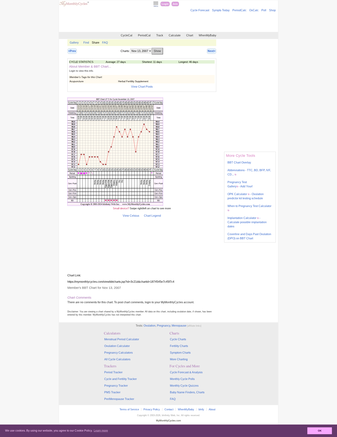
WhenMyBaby (207, 35)
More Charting (179, 359)
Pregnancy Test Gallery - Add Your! (240, 184)
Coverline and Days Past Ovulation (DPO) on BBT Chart (249, 236)
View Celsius (131, 215)
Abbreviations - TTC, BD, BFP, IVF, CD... (249, 172)
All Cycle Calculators (117, 359)
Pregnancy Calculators (118, 352)
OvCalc (254, 10)
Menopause (179, 325)
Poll (263, 10)
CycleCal (126, 35)
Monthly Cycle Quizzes (184, 385)
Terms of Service (129, 409)
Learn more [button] (101, 430)
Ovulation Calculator (117, 345)
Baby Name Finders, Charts (187, 392)
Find (86, 42)
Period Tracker (113, 372)
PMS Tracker (112, 392)
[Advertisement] (168, 22)
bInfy (201, 409)
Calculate (175, 35)
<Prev (72, 51)
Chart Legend (152, 215)
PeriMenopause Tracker (119, 398)
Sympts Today (221, 10)
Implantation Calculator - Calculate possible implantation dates (247, 222)
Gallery (74, 42)
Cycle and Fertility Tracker (120, 378)
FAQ (105, 42)
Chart (189, 35)
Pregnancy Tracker (116, 385)
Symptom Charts (180, 352)
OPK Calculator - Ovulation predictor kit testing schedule (245, 196)
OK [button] (320, 430)
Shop (272, 10)
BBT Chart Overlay (239, 162)
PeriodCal (144, 35)
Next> (211, 51)
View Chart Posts (142, 86)
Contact (168, 409)
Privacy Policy (151, 409)
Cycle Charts (178, 339)
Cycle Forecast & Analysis (186, 372)
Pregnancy (163, 325)
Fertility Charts (179, 345)
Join (175, 4)
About (212, 409)
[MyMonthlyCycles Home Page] (74, 5)
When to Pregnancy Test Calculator (249, 206)
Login (165, 4)
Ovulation (150, 325)
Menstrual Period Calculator (121, 339)
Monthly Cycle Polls (182, 378)
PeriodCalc (239, 10)
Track (159, 35)
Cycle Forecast (199, 10)
